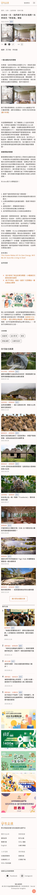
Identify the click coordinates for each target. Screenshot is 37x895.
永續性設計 (16, 341)
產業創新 (11, 371)
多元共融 (4, 371)
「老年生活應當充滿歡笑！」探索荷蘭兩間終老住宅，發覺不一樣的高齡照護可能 (19, 649)
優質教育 (4, 587)
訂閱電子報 (22, 859)
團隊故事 (4, 838)
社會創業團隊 (5, 856)
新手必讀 (21, 838)
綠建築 (4, 336)
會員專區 (27, 3)
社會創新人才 (5, 859)
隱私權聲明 (18, 884)
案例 (17, 371)
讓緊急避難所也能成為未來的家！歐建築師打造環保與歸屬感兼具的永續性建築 (18, 375)
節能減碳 (5, 341)
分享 (2, 44)
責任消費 (7, 661)
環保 (22, 336)
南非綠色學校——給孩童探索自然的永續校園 (17, 589)
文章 (7, 10)
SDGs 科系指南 (6, 863)
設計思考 (14, 336)
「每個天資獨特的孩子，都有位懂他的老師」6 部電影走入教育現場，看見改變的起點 (19, 632)
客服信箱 (21, 856)
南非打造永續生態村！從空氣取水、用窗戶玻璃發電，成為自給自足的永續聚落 (18, 436)
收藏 (19, 44)
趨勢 (11, 22)
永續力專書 (22, 845)
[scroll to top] (34, 891)
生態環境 (13, 10)
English (4, 845)
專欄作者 (4, 842)
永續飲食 (15, 692)
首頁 (2, 10)
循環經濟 (4, 433)
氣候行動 (20, 10)
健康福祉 (7, 646)
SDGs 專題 (22, 842)
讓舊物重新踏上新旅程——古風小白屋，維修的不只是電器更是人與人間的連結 (19, 680)
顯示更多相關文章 (18, 598)
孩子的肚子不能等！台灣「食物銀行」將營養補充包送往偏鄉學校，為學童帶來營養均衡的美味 (19, 697)
